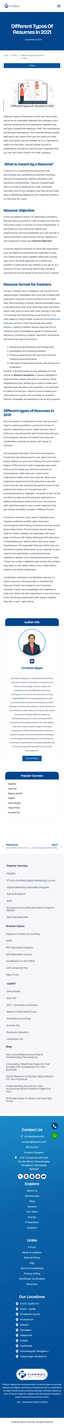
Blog (9, 1046)
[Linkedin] (26, 1176)
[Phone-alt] (54, 1126)
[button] (59, 6)
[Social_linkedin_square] (32, 661)
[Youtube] (43, 1176)
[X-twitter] (20, 1176)
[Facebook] (37, 1176)
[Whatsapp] (54, 1135)
